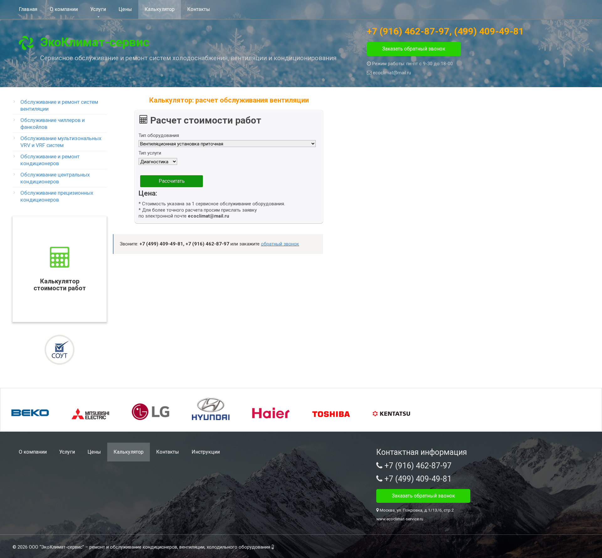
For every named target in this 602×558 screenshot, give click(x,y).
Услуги (98, 9)
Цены (125, 9)
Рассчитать (172, 181)
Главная (28, 9)
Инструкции (206, 452)
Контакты (198, 9)
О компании (64, 9)
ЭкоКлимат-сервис (94, 42)
